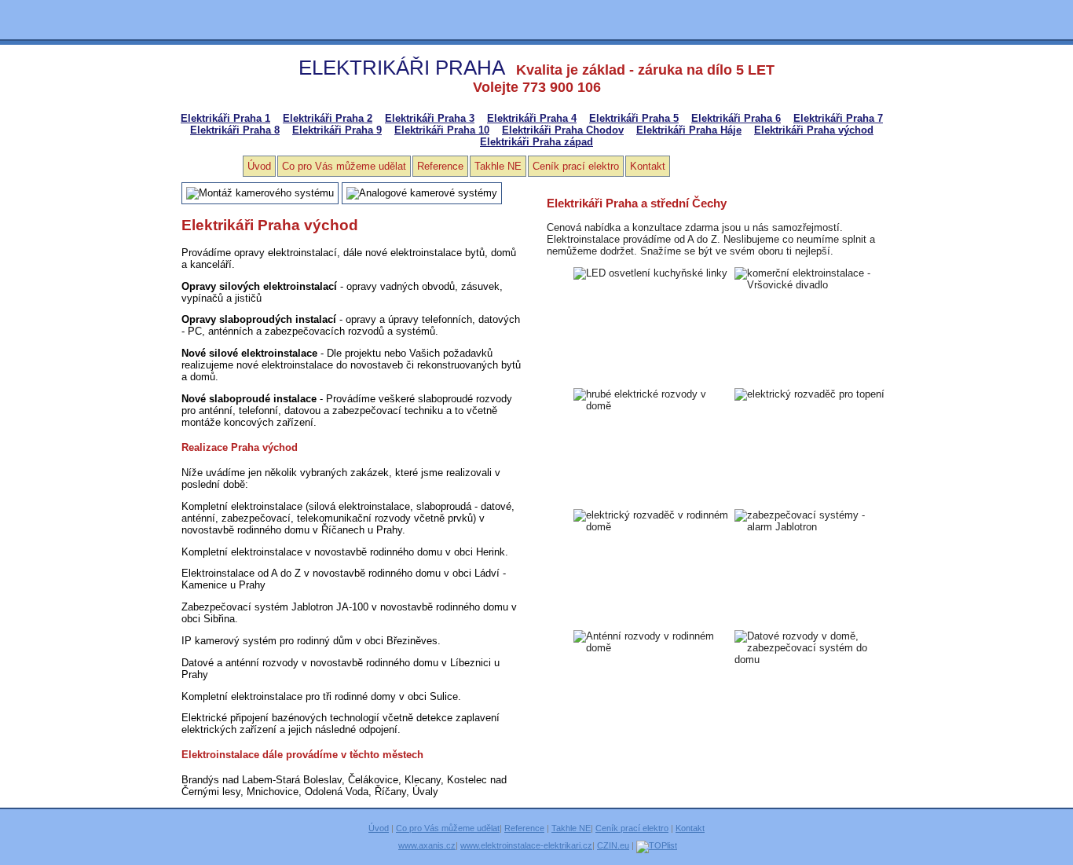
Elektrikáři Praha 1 (225, 118)
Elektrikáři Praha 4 (532, 118)
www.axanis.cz (427, 845)
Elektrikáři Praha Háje (689, 130)
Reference (440, 166)
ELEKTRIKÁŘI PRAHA (401, 68)
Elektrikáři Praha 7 (838, 118)
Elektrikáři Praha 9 (337, 130)
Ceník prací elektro (576, 166)
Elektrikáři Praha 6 (736, 118)
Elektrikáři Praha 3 (429, 118)
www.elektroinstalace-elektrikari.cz (526, 845)
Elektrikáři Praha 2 (327, 118)
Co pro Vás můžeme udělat (344, 166)
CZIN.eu (613, 845)
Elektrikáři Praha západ (536, 142)
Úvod (259, 166)
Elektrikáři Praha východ (813, 130)
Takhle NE (498, 166)
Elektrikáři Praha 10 (441, 130)
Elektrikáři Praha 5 (634, 118)
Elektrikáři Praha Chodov (563, 130)
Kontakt (647, 166)
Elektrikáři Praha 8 (235, 130)
